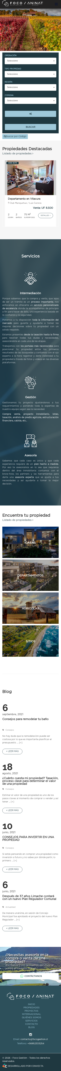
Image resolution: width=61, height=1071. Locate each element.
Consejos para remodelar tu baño (25, 719)
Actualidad (10, 907)
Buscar (30, 127)
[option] (30, 193)
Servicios (31, 1021)
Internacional (31, 1014)
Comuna (9, 95)
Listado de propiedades (17, 153)
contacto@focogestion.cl (34, 1039)
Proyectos (31, 1011)
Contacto (31, 1024)
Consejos (9, 730)
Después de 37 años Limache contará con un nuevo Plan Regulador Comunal (29, 898)
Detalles (45, 215)
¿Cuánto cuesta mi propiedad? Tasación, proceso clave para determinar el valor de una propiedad (30, 781)
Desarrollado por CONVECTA (25, 1066)
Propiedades (31, 1008)
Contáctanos (33, 976)
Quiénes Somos (31, 1017)
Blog (31, 1027)
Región (8, 82)
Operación (10, 55)
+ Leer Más (12, 751)
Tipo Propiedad (13, 69)
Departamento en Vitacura (24, 199)
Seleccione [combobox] (12, 61)
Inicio (31, 1004)
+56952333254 (36, 1043)
